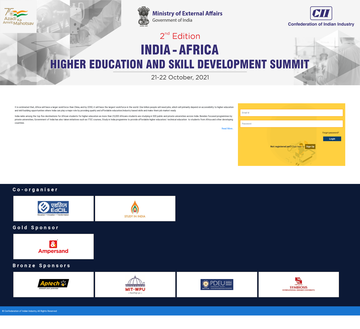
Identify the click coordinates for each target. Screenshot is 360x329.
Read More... (228, 128)
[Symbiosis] (299, 284)
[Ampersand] (53, 246)
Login (332, 138)
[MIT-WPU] (135, 284)
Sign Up (310, 146)
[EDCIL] (53, 208)
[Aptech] (53, 284)
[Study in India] (135, 208)
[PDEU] (217, 284)
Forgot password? (331, 133)
